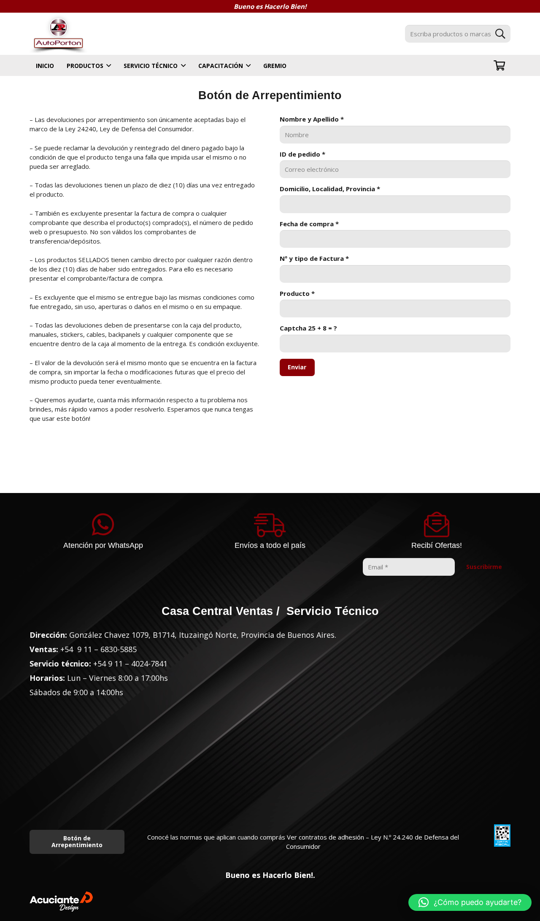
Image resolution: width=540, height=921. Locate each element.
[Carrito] (499, 65)
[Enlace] (58, 34)
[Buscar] (500, 34)
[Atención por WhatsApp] (103, 524)
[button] (470, 902)
